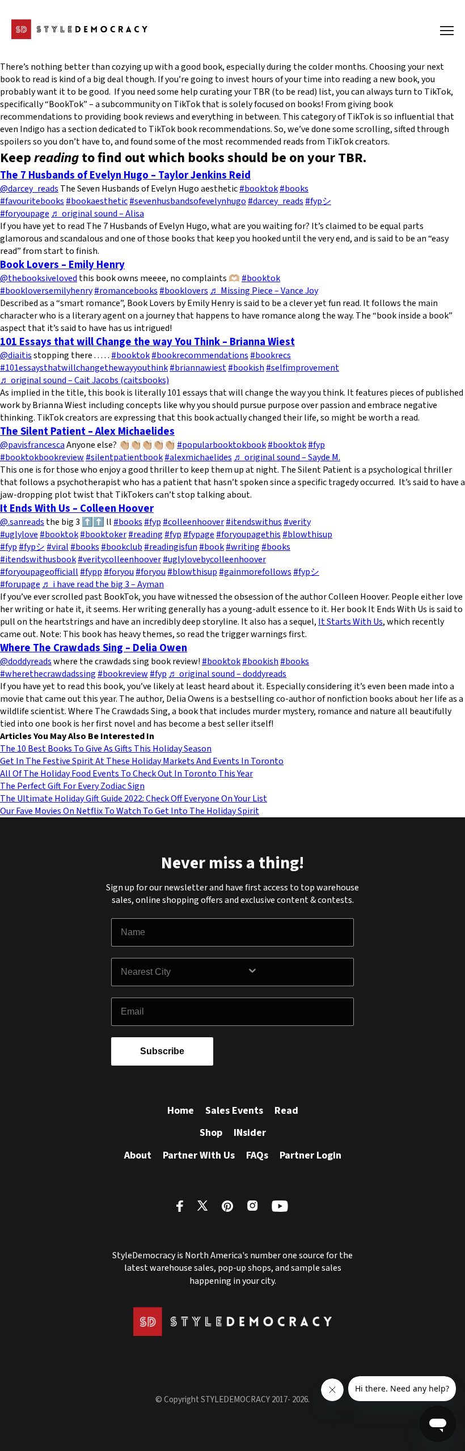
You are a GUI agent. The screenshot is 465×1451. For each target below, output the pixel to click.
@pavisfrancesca (32, 445)
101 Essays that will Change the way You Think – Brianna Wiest (147, 341)
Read (286, 1111)
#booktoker (103, 534)
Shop (211, 1133)
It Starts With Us (350, 622)
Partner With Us (199, 1155)
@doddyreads (26, 661)
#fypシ (318, 201)
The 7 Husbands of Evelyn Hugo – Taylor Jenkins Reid (125, 175)
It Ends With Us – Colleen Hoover (77, 508)
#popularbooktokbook (221, 445)
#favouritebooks (32, 201)
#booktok (258, 189)
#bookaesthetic (97, 201)
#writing (243, 547)
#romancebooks (126, 291)
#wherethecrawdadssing (48, 674)
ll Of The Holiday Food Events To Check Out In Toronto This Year (129, 773)
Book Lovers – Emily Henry (62, 264)
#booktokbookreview (42, 457)
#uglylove (19, 534)
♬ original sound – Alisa (97, 213)
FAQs (257, 1155)
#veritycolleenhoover (119, 559)
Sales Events (234, 1111)
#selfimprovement (302, 368)
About (137, 1155)
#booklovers (183, 291)
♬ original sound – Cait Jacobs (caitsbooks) (84, 380)
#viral (57, 547)
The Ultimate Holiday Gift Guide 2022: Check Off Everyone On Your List (133, 798)
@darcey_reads (29, 189)
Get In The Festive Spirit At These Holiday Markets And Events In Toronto (142, 761)
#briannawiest (198, 368)
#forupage (20, 584)
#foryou (119, 572)
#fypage (198, 534)
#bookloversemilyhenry (46, 291)
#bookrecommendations (199, 355)
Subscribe (162, 1051)
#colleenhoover (193, 522)
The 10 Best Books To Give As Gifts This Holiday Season (106, 749)
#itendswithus (254, 522)
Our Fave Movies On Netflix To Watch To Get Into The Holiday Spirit (129, 811)
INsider (250, 1133)
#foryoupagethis (248, 534)
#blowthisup (307, 534)
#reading (145, 534)
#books (294, 189)
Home (180, 1111)
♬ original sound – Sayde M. (287, 457)
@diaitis (16, 355)
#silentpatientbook (124, 457)
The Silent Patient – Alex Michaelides (87, 431)
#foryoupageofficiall (39, 572)
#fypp (91, 572)
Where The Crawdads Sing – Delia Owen (93, 647)
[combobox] (184, 972)
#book (211, 547)
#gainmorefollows (255, 572)
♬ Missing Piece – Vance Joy (264, 291)
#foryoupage (24, 213)
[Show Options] (298, 972)
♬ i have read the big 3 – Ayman (103, 584)
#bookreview (123, 674)
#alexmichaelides (198, 457)
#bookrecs (270, 355)
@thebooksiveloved (38, 278)
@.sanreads (22, 522)
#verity (297, 522)
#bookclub (121, 547)
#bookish (246, 368)
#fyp (316, 445)
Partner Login (310, 1155)
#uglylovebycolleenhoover (214, 559)
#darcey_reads (275, 201)
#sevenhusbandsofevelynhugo (187, 201)
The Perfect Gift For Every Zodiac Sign (72, 786)
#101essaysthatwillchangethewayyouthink (84, 368)
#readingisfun (170, 547)
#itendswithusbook (38, 559)
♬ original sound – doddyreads (227, 674)
